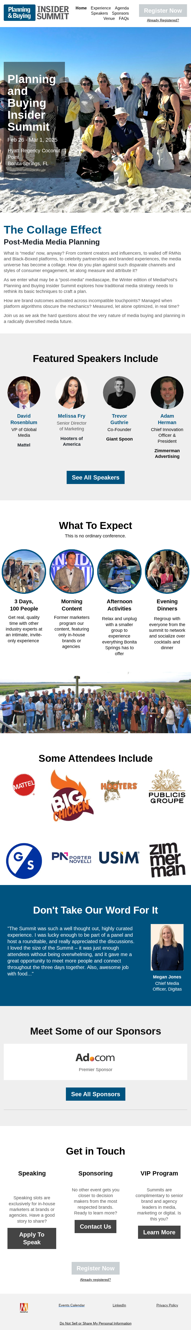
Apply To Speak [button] (32, 1238)
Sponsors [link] (120, 13)
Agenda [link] (122, 8)
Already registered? (95, 1280)
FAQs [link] (124, 18)
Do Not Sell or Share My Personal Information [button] (96, 1323)
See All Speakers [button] (95, 477)
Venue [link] (109, 18)
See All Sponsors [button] (95, 1094)
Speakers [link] (99, 13)
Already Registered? (163, 20)
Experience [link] (101, 8)
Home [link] (81, 8)
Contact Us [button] (95, 1226)
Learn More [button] (159, 1232)
